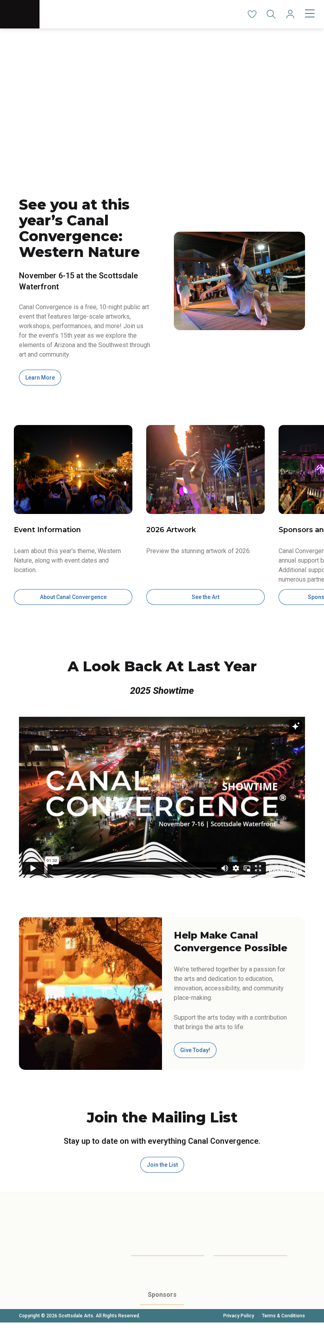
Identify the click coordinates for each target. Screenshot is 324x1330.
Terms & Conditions (283, 1316)
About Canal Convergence (73, 597)
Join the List (162, 1165)
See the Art (205, 597)
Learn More (40, 377)
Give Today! (195, 1050)
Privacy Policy (238, 1316)
